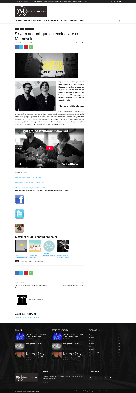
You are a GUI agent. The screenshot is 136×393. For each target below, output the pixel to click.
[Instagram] (112, 1)
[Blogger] (91, 378)
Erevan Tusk (24, 261)
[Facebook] (109, 1)
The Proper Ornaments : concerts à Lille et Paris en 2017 (31, 286)
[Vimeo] (117, 1)
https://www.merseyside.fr (36, 299)
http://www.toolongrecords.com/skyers (28, 177)
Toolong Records (29, 29)
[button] (118, 20)
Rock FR (22, 29)
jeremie (19, 42)
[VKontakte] (110, 378)
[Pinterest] (26, 47)
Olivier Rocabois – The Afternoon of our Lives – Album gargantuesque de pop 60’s (36, 355)
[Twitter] (114, 1)
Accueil (17, 26)
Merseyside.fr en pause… (34, 343)
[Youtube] (120, 1)
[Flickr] (101, 378)
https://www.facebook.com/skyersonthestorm (31, 183)
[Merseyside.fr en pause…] (19, 346)
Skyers (30, 261)
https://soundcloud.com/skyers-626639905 (30, 188)
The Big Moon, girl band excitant (73, 285)
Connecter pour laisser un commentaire (27, 317)
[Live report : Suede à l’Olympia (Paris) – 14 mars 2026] (19, 336)
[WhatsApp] (31, 47)
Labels (22, 26)
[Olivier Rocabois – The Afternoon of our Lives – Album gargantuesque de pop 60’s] (19, 355)
